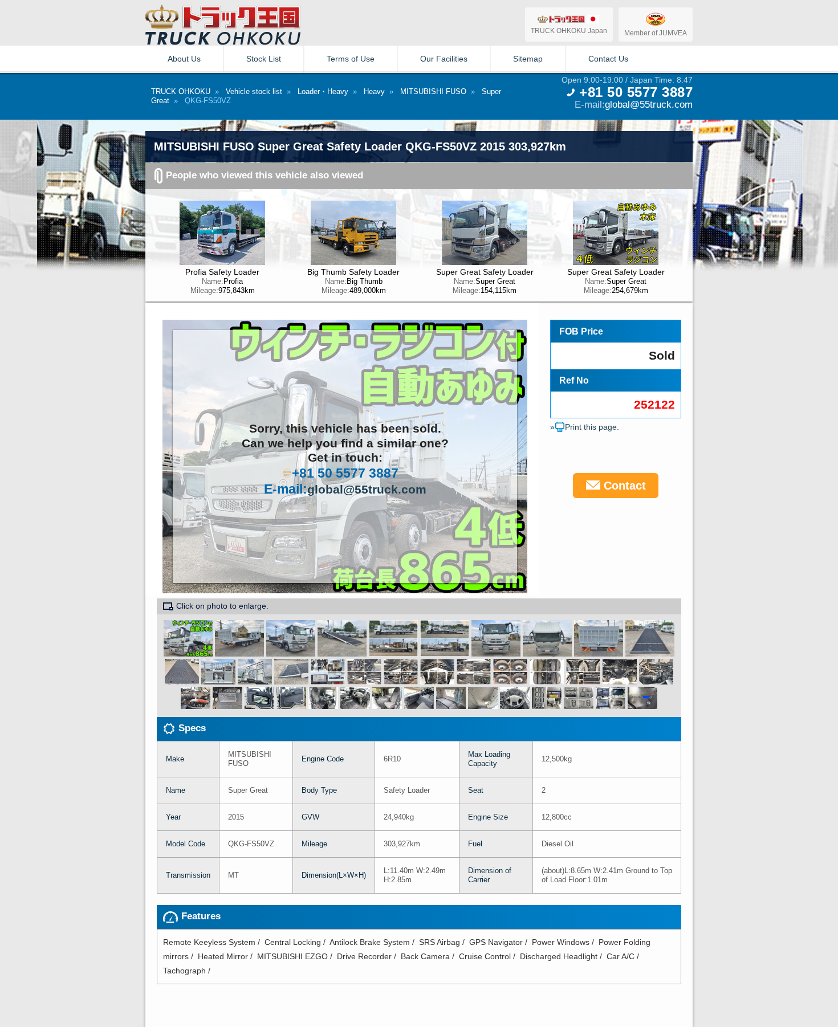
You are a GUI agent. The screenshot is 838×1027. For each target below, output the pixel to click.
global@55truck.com (649, 104)
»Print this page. (584, 426)
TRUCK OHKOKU (180, 91)
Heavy (374, 91)
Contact (623, 485)
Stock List (263, 58)
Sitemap (528, 58)
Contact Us (608, 58)
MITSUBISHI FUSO (433, 91)
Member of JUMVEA (655, 32)
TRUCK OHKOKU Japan (569, 30)
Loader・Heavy (323, 91)
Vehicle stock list (254, 91)
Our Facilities (443, 58)
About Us (184, 58)
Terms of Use (351, 58)
